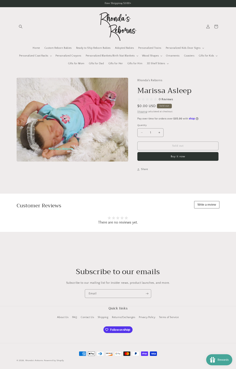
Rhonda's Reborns (34, 360)
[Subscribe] (147, 293)
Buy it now (178, 156)
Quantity (142, 125)
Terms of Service (169, 317)
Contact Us (87, 317)
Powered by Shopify (54, 360)
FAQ (74, 317)
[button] (21, 27)
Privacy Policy (147, 317)
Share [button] (144, 169)
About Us (62, 317)
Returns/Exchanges (123, 317)
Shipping (142, 111)
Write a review (206, 204)
